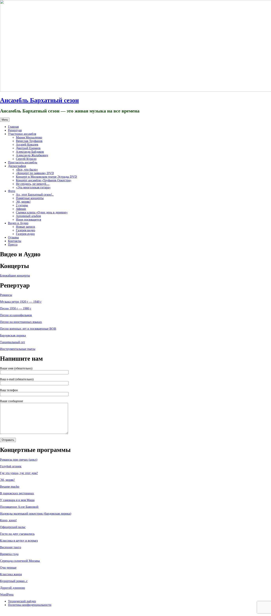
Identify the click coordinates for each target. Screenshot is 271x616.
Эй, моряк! (23, 201)
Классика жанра (11, 574)
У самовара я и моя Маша (17, 500)
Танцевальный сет (12, 342)
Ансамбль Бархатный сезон (39, 100)
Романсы (6, 295)
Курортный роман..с (14, 581)
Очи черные (8, 567)
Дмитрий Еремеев (28, 148)
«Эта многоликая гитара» (33, 187)
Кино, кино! (8, 520)
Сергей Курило (26, 158)
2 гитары (22, 205)
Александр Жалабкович (32, 155)
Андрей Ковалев (27, 144)
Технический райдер (22, 601)
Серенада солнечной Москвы (20, 560)
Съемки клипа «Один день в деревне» (42, 212)
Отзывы (13, 237)
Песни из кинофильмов (16, 315)
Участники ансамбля (22, 134)
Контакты (14, 241)
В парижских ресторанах (17, 493)
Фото (11, 191)
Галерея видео (25, 230)
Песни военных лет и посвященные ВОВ (28, 328)
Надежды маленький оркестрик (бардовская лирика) (35, 513)
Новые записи (25, 226)
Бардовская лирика (13, 335)
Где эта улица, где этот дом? (19, 473)
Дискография (17, 166)
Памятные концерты (30, 198)
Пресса (12, 244)
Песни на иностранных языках (21, 322)
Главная (13, 126)
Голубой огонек (10, 466)
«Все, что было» (27, 169)
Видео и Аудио (18, 223)
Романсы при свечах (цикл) (18, 459)
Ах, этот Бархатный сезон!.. (35, 194)
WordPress (6, 594)
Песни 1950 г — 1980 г (15, 308)
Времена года (9, 554)
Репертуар (15, 130)
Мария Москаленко (29, 137)
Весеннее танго (10, 547)
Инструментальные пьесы (17, 349)
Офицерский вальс (13, 527)
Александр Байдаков (30, 151)
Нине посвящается (28, 219)
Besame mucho (9, 486)
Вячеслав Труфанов (29, 141)
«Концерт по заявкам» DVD (35, 173)
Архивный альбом (28, 216)
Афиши (21, 208)
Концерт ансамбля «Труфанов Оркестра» (43, 180)
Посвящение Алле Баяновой (19, 506)
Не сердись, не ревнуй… (32, 183)
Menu (5, 119)
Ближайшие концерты (15, 275)
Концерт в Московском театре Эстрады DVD (46, 176)
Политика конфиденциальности (29, 604)
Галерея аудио (25, 233)
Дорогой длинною (12, 587)
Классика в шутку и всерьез (19, 540)
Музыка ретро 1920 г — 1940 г (21, 301)
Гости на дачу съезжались (17, 533)
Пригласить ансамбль (22, 162)
